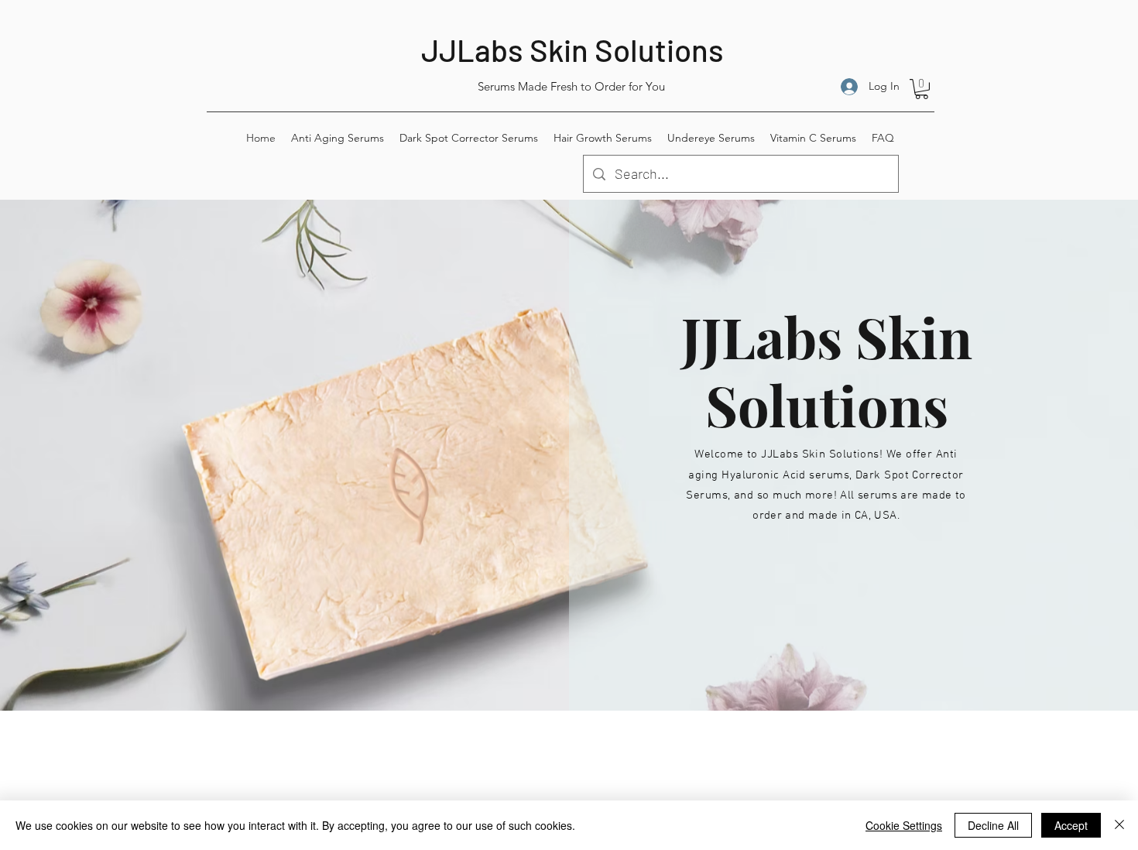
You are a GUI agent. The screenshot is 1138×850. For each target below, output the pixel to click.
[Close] (1119, 825)
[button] (922, 89)
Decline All (993, 825)
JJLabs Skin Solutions (572, 49)
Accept (1071, 825)
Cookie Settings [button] (903, 825)
